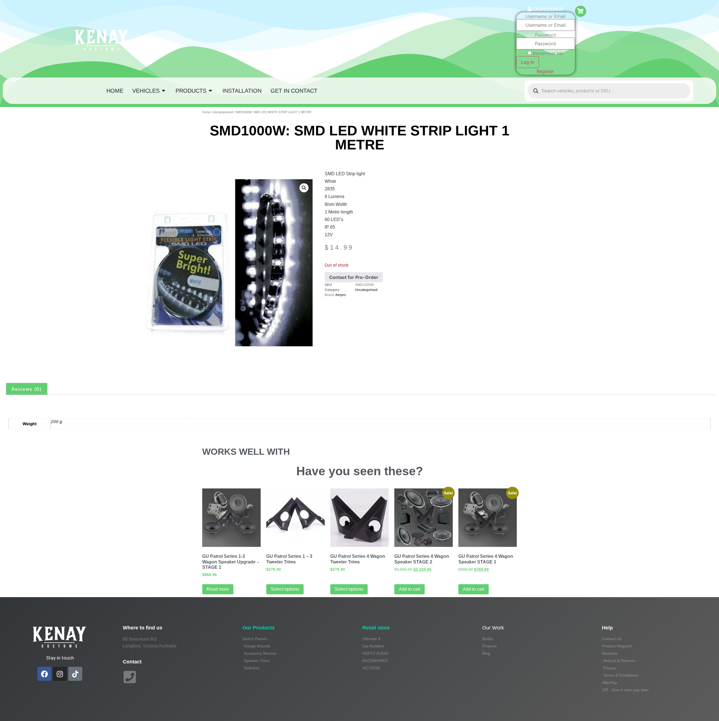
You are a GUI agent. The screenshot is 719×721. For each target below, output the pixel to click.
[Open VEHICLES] (164, 91)
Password (545, 35)
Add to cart (409, 589)
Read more (218, 589)
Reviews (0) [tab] (27, 389)
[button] (303, 187)
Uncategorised (223, 112)
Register (545, 71)
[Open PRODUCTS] (210, 91)
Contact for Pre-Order (353, 277)
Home (206, 112)
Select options (285, 589)
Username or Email (545, 16)
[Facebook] (44, 674)
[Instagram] (60, 674)
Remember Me (548, 53)
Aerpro (340, 295)
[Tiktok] (75, 674)
